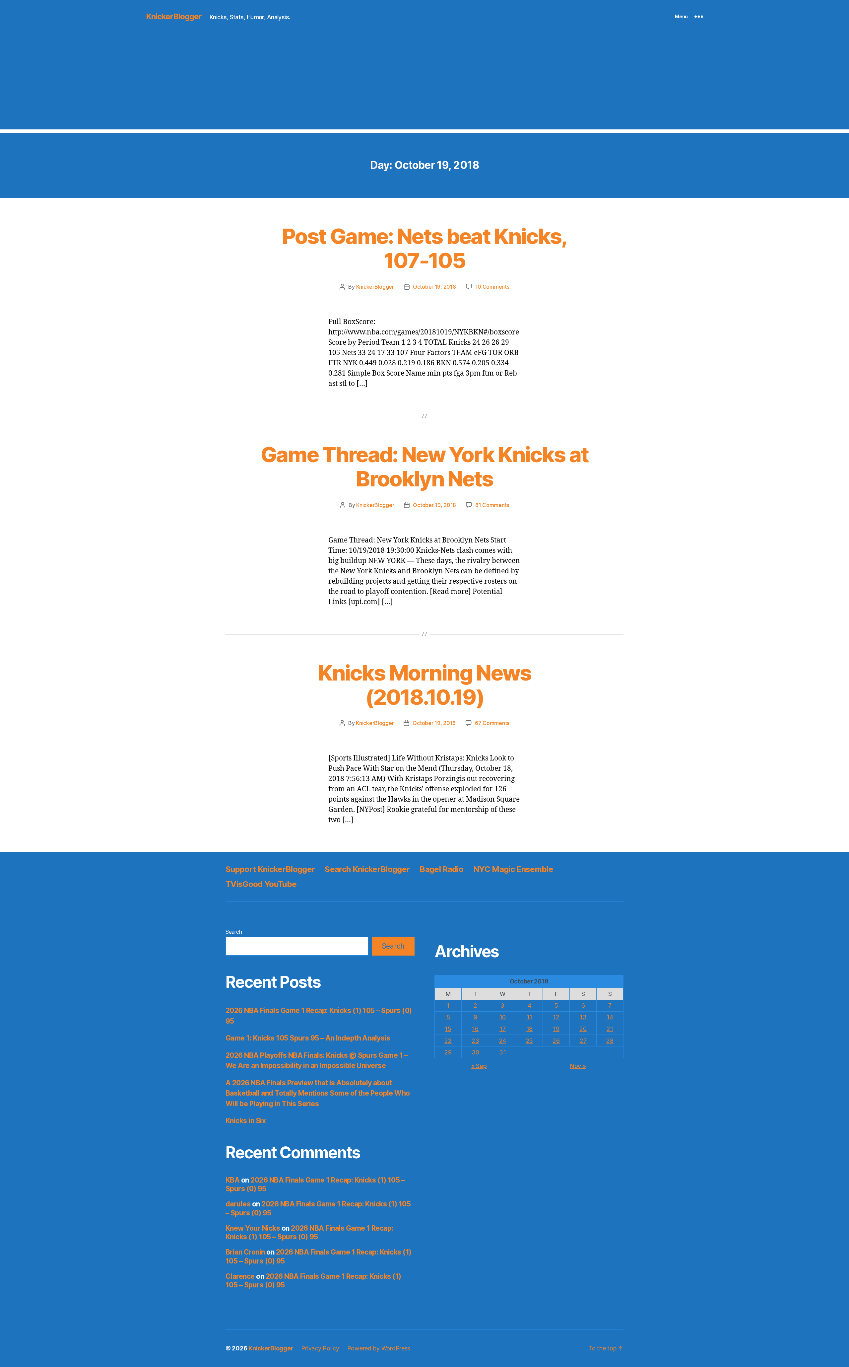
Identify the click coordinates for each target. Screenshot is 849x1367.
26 (556, 1040)
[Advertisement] (424, 82)
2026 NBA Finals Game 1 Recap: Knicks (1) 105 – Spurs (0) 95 (309, 1232)
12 (556, 1017)
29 (447, 1052)
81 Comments (492, 505)
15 (448, 1028)
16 (475, 1028)
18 (529, 1028)
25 (529, 1040)
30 (475, 1052)
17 (502, 1028)
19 (556, 1028)
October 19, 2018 (434, 286)
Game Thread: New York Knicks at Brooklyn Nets (425, 466)
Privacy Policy (320, 1348)
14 (610, 1017)
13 (583, 1017)
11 (529, 1017)
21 (610, 1028)
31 (502, 1052)
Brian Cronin (245, 1252)
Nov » (578, 1065)
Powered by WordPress (379, 1348)
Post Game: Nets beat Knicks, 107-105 (424, 248)
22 (447, 1040)
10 (502, 1017)
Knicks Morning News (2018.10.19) (424, 685)
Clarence (240, 1276)
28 (609, 1040)
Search (234, 931)
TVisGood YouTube (261, 884)
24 (502, 1040)
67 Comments (492, 723)
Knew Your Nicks (253, 1228)
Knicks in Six (246, 1120)
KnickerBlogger (174, 17)
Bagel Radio (441, 869)
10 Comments (492, 286)
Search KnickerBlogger (367, 869)
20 (582, 1028)
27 (583, 1040)
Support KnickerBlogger (270, 869)
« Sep (479, 1065)
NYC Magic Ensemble (513, 869)
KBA (232, 1180)
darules (238, 1204)
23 (475, 1040)
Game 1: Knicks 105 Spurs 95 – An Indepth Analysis (308, 1038)
